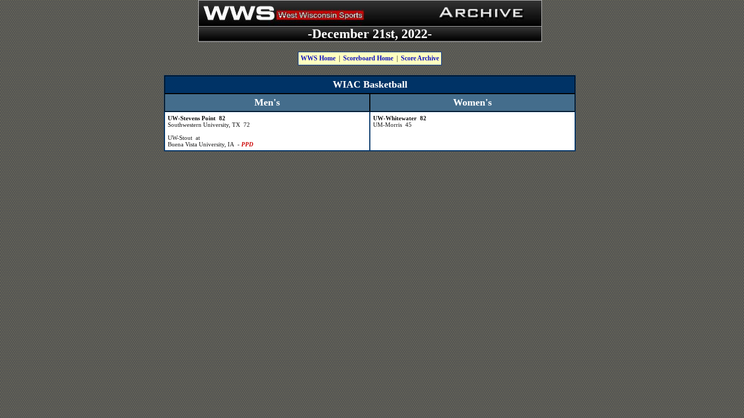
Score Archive (420, 58)
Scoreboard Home (368, 58)
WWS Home (318, 58)
